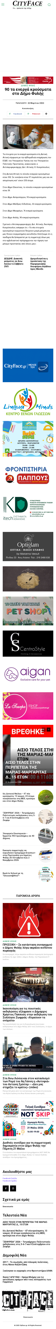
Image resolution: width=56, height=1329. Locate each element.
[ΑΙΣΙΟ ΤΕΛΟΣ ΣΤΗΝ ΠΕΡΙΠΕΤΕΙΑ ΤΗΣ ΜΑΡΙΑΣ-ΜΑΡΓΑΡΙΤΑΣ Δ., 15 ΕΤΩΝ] (28, 755)
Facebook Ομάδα (10, 1181)
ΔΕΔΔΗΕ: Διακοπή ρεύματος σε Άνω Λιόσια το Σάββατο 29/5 (13, 262)
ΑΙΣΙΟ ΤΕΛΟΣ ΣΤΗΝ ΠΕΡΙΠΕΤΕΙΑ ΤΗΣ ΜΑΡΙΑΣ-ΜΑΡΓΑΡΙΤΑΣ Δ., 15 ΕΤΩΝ (25, 769)
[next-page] (49, 730)
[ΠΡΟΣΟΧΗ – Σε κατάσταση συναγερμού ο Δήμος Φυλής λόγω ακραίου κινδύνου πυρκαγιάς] (28, 920)
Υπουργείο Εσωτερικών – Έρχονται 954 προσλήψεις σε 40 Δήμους (18, 836)
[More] (46, 114)
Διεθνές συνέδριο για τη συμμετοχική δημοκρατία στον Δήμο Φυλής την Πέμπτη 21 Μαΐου (27, 1145)
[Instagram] (13, 1188)
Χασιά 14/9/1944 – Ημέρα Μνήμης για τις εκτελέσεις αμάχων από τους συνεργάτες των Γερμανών (27, 1279)
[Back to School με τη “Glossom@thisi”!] (45, 874)
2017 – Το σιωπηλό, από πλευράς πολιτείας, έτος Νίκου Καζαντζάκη (25, 1263)
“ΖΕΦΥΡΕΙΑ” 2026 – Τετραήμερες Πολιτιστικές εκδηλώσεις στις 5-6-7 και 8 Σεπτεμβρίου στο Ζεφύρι (19, 816)
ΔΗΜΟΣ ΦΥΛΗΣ (28, 86)
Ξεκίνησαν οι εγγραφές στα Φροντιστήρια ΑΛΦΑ (27, 1270)
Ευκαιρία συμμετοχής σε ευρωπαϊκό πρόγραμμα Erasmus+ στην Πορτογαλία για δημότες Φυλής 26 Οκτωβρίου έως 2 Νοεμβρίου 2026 (19, 855)
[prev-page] (44, 730)
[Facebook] (6, 1188)
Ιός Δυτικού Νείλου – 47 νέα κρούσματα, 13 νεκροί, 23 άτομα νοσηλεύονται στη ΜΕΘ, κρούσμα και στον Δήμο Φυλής (19, 797)
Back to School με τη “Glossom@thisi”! (13, 874)
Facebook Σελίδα (10, 1178)
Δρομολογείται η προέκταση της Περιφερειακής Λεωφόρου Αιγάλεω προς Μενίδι (40, 263)
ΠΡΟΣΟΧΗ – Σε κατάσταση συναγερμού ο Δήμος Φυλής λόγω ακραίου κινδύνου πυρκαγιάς (27, 947)
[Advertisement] (28, 37)
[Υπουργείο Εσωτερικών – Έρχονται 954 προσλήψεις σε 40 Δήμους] (45, 835)
